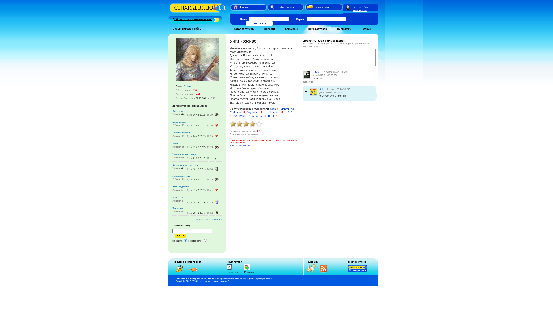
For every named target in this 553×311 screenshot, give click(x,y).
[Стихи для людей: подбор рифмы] (272, 7)
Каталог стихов (244, 28)
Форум (367, 28)
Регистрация (360, 10)
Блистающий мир (181, 176)
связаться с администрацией (214, 281)
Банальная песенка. (182, 132)
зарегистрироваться (241, 145)
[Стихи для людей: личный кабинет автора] (348, 7)
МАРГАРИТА (179, 197)
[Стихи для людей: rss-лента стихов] (313, 271)
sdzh (273, 109)
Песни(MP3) (344, 28)
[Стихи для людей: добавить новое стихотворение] (215, 19)
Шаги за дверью (180, 186)
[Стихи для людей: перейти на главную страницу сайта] (234, 7)
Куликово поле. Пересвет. (185, 165)
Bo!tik (271, 116)
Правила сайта (322, 7)
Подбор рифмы (285, 7)
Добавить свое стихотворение (192, 19)
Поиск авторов (317, 28)
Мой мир (249, 272)
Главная (244, 7)
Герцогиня (177, 208)
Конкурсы (291, 28)
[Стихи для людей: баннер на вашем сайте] (357, 271)
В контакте (232, 272)
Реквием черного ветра (184, 154)
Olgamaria (253, 112)
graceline (257, 116)
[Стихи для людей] (198, 12)
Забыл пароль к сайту (187, 28)
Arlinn (187, 86)
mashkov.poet (272, 112)
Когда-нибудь (179, 122)
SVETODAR (240, 116)
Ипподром (177, 111)
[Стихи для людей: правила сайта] (309, 7)
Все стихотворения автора (208, 219)
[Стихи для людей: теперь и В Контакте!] (229, 270)
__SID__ (290, 112)
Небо (175, 143)
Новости (269, 28)
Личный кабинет (361, 7)
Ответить (308, 82)
